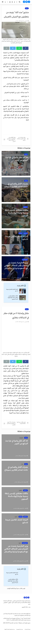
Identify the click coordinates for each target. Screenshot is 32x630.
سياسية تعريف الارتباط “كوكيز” (9, 629)
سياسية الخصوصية (19, 629)
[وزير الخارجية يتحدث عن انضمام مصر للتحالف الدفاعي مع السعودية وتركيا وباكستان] (16, 268)
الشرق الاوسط (25, 259)
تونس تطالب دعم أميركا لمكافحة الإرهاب (16, 588)
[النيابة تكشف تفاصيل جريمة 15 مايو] (16, 242)
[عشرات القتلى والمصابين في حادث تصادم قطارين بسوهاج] (16, 189)
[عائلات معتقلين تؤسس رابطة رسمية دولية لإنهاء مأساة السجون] (16, 216)
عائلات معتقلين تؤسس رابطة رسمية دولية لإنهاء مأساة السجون (13, 297)
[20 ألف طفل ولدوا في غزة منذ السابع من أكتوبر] (16, 163)
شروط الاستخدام (27, 629)
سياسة (27, 8)
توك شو (20, 233)
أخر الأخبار (25, 207)
